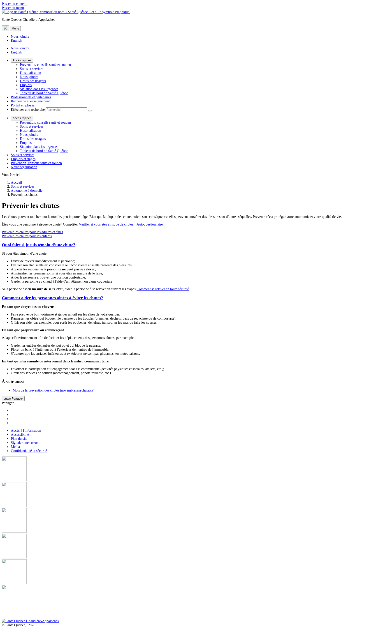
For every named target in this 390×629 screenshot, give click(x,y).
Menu (15, 28)
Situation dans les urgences (39, 89)
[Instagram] (195, 495)
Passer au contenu (14, 4)
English (16, 40)
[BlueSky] (195, 602)
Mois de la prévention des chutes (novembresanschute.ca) (53, 390)
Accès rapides (22, 60)
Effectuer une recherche (28, 109)
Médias (16, 447)
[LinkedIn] (195, 572)
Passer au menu (13, 8)
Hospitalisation (30, 73)
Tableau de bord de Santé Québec (44, 93)
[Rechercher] (90, 110)
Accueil (16, 182)
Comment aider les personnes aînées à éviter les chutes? (52, 297)
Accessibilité (20, 434)
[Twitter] (195, 546)
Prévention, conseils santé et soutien (45, 65)
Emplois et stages (23, 159)
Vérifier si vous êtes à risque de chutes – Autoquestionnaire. (121, 224)
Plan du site (19, 438)
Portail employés (23, 105)
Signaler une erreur (24, 443)
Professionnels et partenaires (31, 97)
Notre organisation (24, 167)
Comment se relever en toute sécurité (163, 289)
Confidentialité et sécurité (29, 451)
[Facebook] (195, 469)
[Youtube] (195, 521)
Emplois (26, 85)
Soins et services (31, 69)
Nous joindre (20, 36)
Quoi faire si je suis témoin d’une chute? (38, 244)
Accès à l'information (26, 430)
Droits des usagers (33, 81)
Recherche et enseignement (30, 101)
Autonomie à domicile (26, 190)
